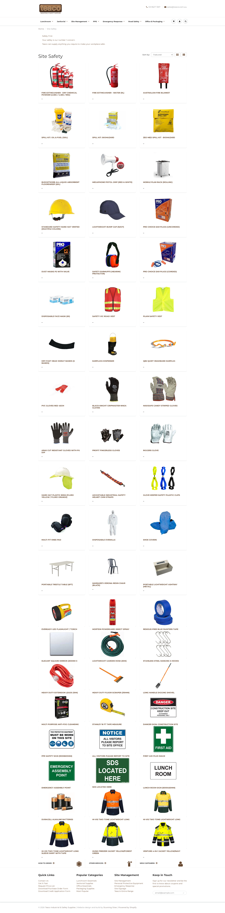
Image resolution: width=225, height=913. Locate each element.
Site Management (79, 21)
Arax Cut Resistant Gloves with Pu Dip (61, 451)
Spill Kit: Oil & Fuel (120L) (55, 137)
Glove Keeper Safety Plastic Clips (161, 495)
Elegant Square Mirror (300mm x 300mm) (59, 662)
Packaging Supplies (85, 888)
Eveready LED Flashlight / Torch (59, 629)
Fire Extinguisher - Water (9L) (108, 93)
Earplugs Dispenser (103, 361)
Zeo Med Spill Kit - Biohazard (159, 137)
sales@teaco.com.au (177, 7)
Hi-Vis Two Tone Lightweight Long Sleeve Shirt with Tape (111, 820)
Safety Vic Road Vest (103, 316)
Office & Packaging (153, 21)
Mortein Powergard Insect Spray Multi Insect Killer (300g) (110, 630)
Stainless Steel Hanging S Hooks (161, 661)
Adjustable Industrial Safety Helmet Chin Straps (108, 496)
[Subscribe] (183, 893)
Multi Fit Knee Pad (51, 540)
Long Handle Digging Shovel (158, 692)
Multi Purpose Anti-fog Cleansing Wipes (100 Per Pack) (60, 725)
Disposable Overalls (103, 540)
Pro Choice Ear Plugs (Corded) (160, 271)
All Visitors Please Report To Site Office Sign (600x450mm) (110, 757)
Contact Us (43, 881)
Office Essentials (83, 886)
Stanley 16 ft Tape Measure (107, 724)
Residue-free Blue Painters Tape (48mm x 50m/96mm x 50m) (160, 630)
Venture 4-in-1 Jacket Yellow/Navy (161, 851)
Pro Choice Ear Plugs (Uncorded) (161, 227)
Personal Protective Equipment (128, 883)
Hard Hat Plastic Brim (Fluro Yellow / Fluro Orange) (58, 496)
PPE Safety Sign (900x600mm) (57, 756)
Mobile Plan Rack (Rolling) (158, 182)
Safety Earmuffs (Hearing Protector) (106, 272)
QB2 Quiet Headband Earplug (159, 361)
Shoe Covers (150, 540)
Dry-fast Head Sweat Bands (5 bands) (58, 362)
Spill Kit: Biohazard (103, 137)
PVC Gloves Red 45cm (53, 406)
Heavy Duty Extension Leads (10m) (60, 692)
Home (41, 29)
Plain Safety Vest (152, 316)
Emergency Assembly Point (56, 788)
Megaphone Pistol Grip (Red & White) (112, 182)
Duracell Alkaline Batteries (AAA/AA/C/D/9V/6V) (57, 820)
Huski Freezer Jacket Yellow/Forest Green (112, 852)
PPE (95, 21)
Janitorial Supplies (84, 883)
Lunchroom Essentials (86, 881)
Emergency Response (112, 21)
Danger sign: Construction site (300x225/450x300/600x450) (160, 725)
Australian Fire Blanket (156, 93)
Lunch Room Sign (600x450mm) (159, 788)
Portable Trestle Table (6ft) (57, 584)
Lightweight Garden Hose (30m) (109, 661)
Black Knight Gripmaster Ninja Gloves (109, 407)
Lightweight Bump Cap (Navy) (108, 227)
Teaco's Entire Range (123, 891)
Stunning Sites (110, 907)
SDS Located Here (102, 787)
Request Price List (46, 886)
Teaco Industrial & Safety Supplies (60, 907)
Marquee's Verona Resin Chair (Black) (108, 584)
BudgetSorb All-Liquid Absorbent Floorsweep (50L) (60, 183)
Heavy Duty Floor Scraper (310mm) (110, 692)
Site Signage (120, 888)
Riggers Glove (151, 450)
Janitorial (61, 21)
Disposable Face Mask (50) (56, 316)
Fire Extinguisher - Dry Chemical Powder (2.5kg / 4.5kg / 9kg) (59, 94)
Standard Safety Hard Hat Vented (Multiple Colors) (61, 228)
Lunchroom (45, 21)
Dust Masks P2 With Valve (55, 271)
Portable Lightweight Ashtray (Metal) (160, 585)
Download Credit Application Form (54, 891)
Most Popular (82, 891)
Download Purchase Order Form (53, 888)
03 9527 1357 (154, 7)
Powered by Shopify (127, 907)
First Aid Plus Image (154, 756)
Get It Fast (43, 883)
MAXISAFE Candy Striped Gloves (160, 406)
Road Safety (133, 21)
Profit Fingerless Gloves (106, 450)
